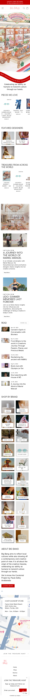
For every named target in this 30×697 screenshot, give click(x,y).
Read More (7, 272)
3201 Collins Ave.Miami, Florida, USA (11, 607)
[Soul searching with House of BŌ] (5, 374)
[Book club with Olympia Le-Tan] (5, 365)
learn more (8, 585)
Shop (15, 670)
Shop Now (15, 224)
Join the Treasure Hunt (14, 653)
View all (23, 323)
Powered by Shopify (15, 695)
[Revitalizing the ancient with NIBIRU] (5, 356)
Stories (15, 673)
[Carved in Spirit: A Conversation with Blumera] (5, 329)
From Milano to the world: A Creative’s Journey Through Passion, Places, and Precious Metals (19, 345)
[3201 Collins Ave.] (15, 622)
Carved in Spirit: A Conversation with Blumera (18, 332)
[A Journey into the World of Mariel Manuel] (5, 383)
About (15, 675)
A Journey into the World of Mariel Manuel (18, 386)
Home (15, 667)
